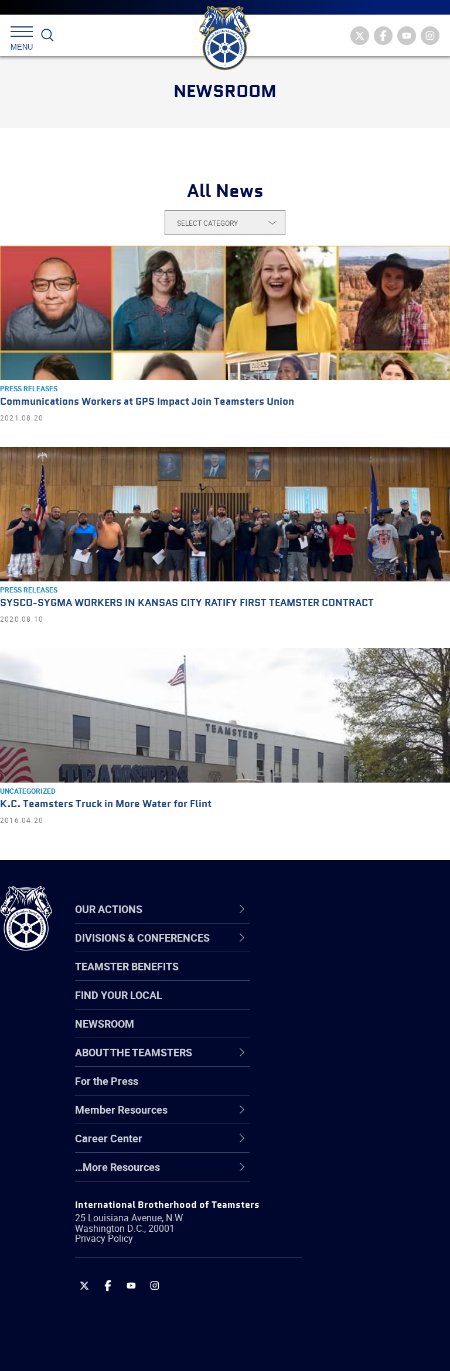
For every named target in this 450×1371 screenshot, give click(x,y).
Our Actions (324, 909)
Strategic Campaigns (339, 978)
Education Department (343, 978)
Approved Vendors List (343, 1062)
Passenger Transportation (351, 1314)
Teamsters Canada (335, 1034)
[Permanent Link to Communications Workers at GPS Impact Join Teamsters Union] (225, 313)
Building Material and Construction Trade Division (354, 1033)
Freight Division (326, 1174)
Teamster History (331, 1006)
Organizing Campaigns (343, 949)
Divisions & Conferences (358, 909)
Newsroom (104, 1024)
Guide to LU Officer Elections (356, 1090)
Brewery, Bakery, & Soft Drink (358, 1006)
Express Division (328, 1118)
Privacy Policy (104, 1238)
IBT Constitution (328, 1062)
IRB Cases (314, 1090)
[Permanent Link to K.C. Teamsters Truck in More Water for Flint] (225, 715)
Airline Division (325, 949)
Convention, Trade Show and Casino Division (357, 1090)
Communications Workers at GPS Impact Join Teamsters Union (147, 402)
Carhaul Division (328, 1062)
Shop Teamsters (329, 1006)
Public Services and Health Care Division (352, 1342)
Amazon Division (330, 978)
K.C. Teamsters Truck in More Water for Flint (106, 804)
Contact (309, 949)
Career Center (331, 909)
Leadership (317, 978)
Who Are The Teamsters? (350, 949)
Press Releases (28, 388)
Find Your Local (118, 995)
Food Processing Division (349, 1146)
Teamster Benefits (127, 966)
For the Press (106, 1081)
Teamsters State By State (351, 949)
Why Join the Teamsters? (350, 949)
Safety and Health (332, 1006)
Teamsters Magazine (340, 978)
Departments (321, 1034)
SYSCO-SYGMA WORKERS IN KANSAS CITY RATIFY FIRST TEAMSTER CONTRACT (187, 603)
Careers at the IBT (333, 978)
